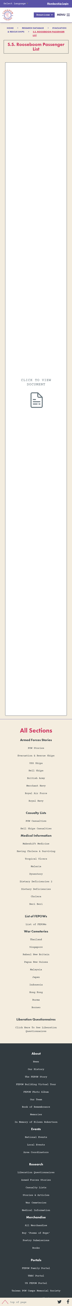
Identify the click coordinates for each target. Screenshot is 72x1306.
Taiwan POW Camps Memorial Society (36, 1291)
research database (33, 28)
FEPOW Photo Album (36, 1092)
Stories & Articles (36, 1195)
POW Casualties (36, 821)
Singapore (36, 947)
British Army (36, 778)
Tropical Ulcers (36, 859)
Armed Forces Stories (36, 1180)
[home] (6, 15)
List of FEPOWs (36, 924)
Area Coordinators (36, 1152)
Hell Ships (36, 770)
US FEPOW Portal (36, 1283)
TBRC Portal (36, 1276)
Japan (36, 977)
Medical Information (36, 1210)
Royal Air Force (36, 793)
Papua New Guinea (36, 962)
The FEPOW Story (36, 1077)
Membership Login (57, 3)
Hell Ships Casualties (36, 828)
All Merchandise (36, 1225)
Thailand (36, 939)
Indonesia (36, 985)
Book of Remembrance (36, 1107)
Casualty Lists (36, 1187)
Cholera (36, 896)
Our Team (36, 1099)
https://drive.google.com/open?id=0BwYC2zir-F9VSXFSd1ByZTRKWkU (35, 389)
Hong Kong (36, 992)
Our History (36, 1069)
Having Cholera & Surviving (36, 851)
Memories (36, 1114)
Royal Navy (36, 801)
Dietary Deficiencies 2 (36, 881)
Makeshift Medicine (36, 844)
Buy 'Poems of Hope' (36, 1233)
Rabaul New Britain (36, 954)
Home (10, 28)
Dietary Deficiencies (36, 889)
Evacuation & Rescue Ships (36, 755)
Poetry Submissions (36, 1240)
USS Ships (36, 763)
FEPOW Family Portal (36, 1268)
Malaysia (36, 969)
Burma (36, 1000)
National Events (36, 1137)
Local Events (36, 1145)
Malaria (36, 866)
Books (36, 1248)
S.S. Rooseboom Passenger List (48, 33)
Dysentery (36, 874)
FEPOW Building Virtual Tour (36, 1084)
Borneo (36, 1007)
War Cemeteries (36, 1202)
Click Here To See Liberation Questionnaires (36, 1029)
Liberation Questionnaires (36, 1172)
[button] (44, 15)
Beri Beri (36, 904)
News (36, 1061)
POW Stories (36, 748)
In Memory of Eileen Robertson (36, 1122)
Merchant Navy (36, 786)
